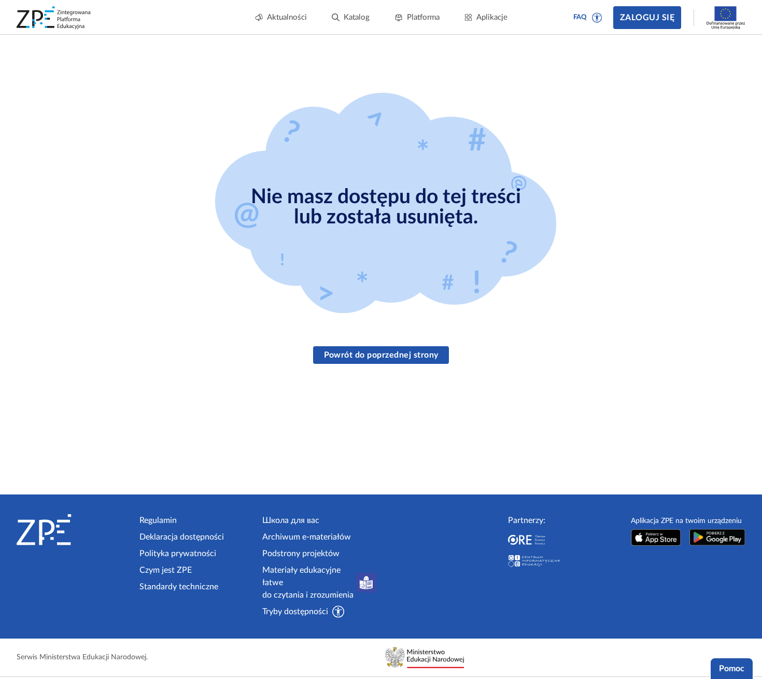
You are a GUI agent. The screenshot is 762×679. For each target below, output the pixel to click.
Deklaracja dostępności (181, 537)
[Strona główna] (74, 529)
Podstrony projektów (301, 553)
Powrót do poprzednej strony (381, 355)
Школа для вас (290, 520)
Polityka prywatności (177, 553)
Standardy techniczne (178, 587)
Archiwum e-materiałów (306, 537)
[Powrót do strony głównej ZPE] (54, 17)
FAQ (580, 17)
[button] (597, 17)
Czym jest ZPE (165, 570)
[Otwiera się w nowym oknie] (656, 537)
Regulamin (158, 520)
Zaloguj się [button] (647, 17)
